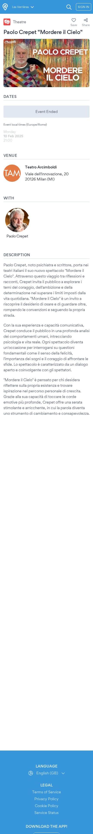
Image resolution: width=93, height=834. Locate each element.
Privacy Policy (46, 799)
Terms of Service (46, 792)
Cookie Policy (46, 805)
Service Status (46, 812)
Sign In (83, 7)
